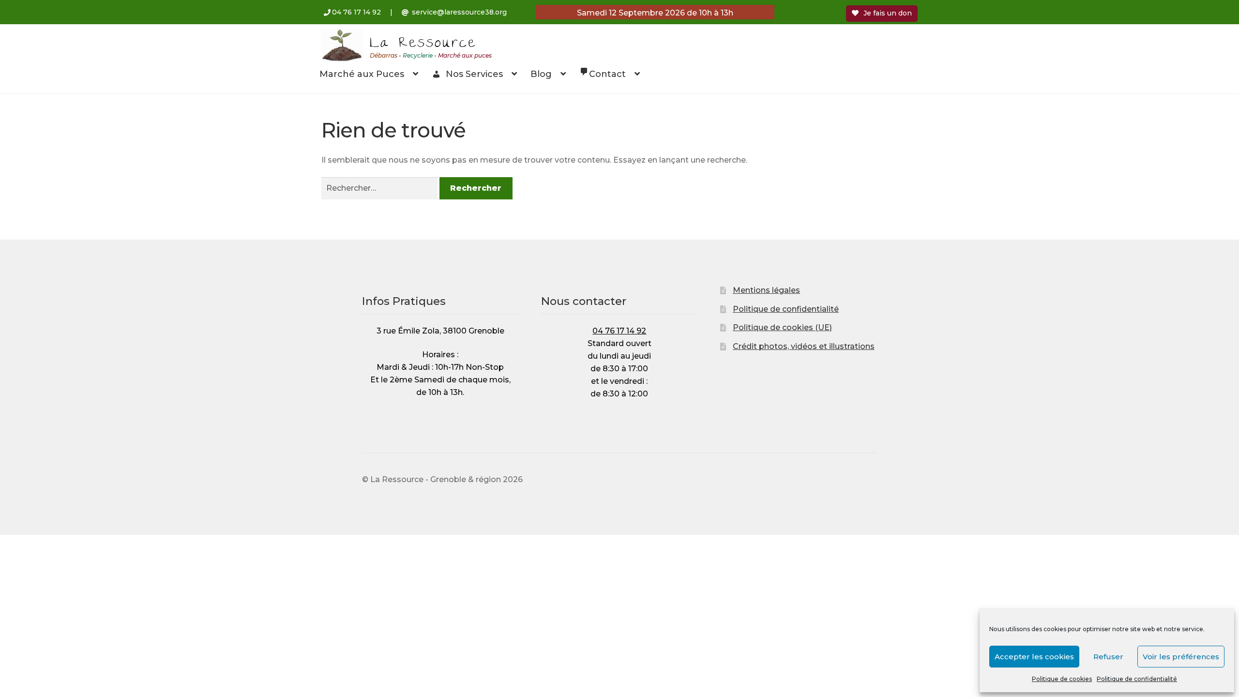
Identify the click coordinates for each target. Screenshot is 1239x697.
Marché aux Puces (361, 74)
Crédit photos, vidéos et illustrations (804, 346)
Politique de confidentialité (1137, 678)
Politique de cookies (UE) (782, 327)
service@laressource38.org (459, 12)
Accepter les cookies (1034, 656)
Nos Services (474, 74)
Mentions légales (766, 290)
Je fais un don (887, 13)
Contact (607, 74)
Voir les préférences (1181, 656)
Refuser (1108, 656)
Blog (541, 74)
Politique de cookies (1062, 678)
